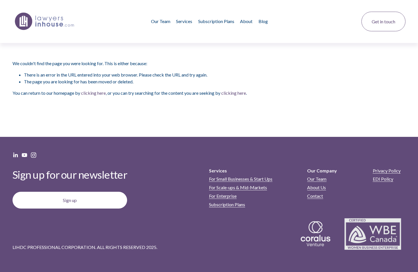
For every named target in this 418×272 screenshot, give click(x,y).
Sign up (70, 200)
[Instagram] (33, 155)
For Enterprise (223, 196)
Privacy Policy (387, 170)
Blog (263, 21)
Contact (315, 196)
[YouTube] (24, 155)
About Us (316, 187)
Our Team (160, 21)
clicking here (93, 93)
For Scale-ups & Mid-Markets (238, 187)
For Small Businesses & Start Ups (240, 179)
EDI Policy (383, 179)
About (246, 21)
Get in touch (383, 21)
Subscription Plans (216, 21)
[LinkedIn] (15, 155)
